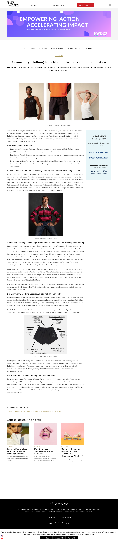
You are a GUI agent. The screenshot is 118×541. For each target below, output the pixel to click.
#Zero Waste (58, 411)
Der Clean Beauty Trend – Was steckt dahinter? (43, 451)
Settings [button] (46, 538)
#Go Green (10, 411)
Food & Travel (57, 48)
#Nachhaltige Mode (20, 411)
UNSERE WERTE (66, 517)
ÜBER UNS (52, 517)
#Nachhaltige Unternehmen (34, 411)
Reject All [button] (71, 538)
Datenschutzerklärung (85, 534)
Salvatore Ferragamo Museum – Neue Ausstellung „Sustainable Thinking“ (72, 452)
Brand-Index (59, 5)
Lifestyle (43, 48)
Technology (72, 48)
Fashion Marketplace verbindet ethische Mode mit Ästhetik (17, 451)
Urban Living (29, 48)
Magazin (33, 5)
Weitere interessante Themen (24, 420)
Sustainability (88, 48)
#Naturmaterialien (48, 411)
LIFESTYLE (59, 55)
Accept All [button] (59, 538)
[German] (3, 538)
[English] (3, 536)
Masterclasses (85, 5)
